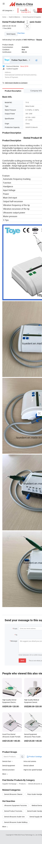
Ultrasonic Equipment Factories (15, 805)
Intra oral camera (30, 761)
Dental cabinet (29, 765)
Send (22, 660)
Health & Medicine (14, 17)
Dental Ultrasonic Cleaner (13, 794)
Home (4, 17)
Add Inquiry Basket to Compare (16, 83)
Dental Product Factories (13, 811)
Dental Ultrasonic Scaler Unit (14, 817)
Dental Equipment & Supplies (32, 17)
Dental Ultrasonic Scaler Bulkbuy (16, 822)
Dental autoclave (8, 770)
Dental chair (6, 761)
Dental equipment (8, 765)
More (4, 826)
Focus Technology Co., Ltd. (29, 835)
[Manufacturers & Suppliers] (21, 4)
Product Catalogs (35, 756)
